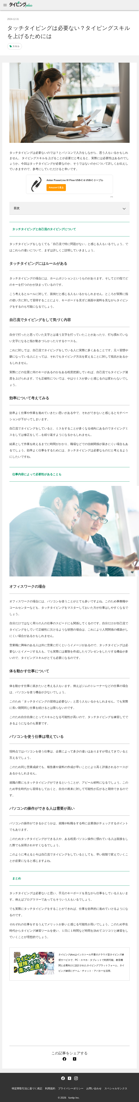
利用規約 (50, 1088)
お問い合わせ (94, 1088)
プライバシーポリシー (70, 1088)
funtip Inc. (74, 1097)
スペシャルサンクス (115, 1088)
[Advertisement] (69, 1013)
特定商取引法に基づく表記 (27, 1088)
